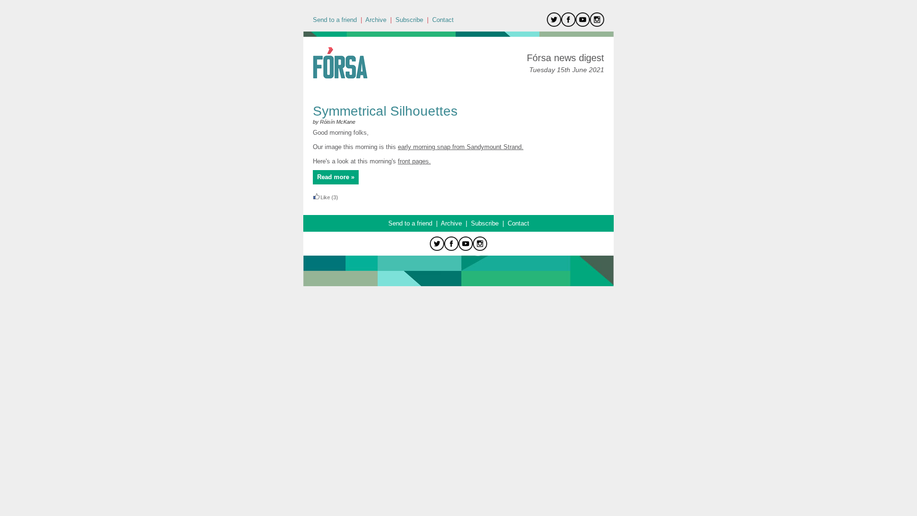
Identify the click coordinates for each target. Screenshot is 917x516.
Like (325, 197)
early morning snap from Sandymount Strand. (460, 146)
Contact (443, 19)
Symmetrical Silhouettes (385, 111)
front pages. (414, 161)
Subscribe (409, 19)
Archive (375, 19)
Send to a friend (335, 19)
